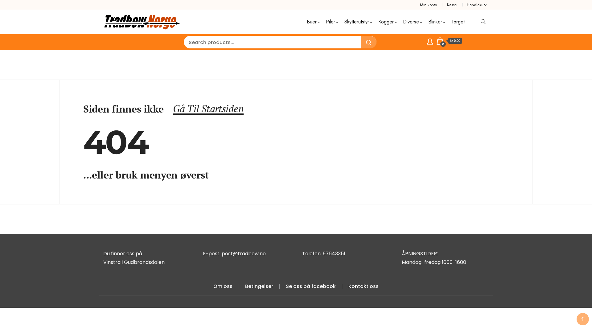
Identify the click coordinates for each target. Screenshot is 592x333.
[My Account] (430, 41)
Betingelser (259, 286)
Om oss (222, 286)
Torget (458, 21)
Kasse (452, 5)
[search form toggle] (483, 21)
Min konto (428, 5)
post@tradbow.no (244, 253)
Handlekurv (477, 5)
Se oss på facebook (311, 286)
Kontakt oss (363, 286)
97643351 (334, 253)
